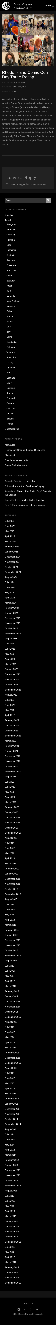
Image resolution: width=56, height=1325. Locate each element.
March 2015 (10, 1093)
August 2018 (11, 899)
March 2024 (10, 603)
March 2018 (10, 925)
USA (24, 87)
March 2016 (10, 1047)
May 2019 (9, 853)
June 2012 (10, 1247)
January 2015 (11, 1104)
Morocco (11, 306)
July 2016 (9, 1027)
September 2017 (13, 955)
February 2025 (12, 546)
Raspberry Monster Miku (16, 460)
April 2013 (10, 1211)
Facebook (25, 1310)
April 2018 (10, 920)
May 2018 (9, 915)
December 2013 (12, 1170)
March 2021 (10, 741)
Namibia (11, 240)
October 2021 (11, 731)
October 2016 (11, 1012)
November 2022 (12, 679)
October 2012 (11, 1237)
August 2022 (11, 695)
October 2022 (11, 684)
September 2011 (13, 1283)
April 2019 (10, 858)
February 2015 (12, 1099)
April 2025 (10, 536)
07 (19, 82)
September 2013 (13, 1185)
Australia (11, 255)
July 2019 (9, 843)
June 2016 (10, 1032)
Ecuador (11, 281)
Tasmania (11, 250)
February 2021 (12, 746)
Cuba (9, 311)
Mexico (10, 413)
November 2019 (12, 822)
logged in (23, 184)
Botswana (11, 265)
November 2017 (12, 945)
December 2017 (12, 940)
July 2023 (9, 644)
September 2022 (13, 690)
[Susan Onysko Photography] (21, 5)
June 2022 (10, 705)
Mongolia (11, 296)
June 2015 (10, 1078)
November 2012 (12, 1231)
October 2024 (11, 567)
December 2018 (12, 879)
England (11, 398)
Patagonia (11, 224)
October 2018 (11, 889)
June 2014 (10, 1139)
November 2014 (12, 1114)
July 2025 (9, 521)
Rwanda (11, 260)
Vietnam (11, 352)
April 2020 (10, 797)
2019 (23, 82)
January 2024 (11, 613)
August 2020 (11, 777)
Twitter (37, 1310)
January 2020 (11, 812)
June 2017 (10, 971)
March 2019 (10, 863)
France (10, 424)
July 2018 (9, 904)
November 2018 (12, 884)
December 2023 (12, 618)
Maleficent (10, 455)
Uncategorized (12, 429)
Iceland (10, 419)
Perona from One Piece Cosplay (28, 486)
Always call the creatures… (34, 505)
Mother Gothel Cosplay (33, 500)
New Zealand (13, 301)
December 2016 (12, 1001)
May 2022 (9, 710)
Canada (10, 403)
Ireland (10, 322)
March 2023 (10, 664)
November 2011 (12, 1277)
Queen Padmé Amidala (16, 465)
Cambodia (12, 342)
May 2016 (9, 1037)
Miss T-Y (31, 481)
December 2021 (12, 725)
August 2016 (11, 1022)
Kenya (10, 393)
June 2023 (10, 649)
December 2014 (12, 1109)
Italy (8, 332)
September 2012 (13, 1242)
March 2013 (10, 1216)
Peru (9, 373)
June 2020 (10, 787)
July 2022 (9, 700)
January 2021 (11, 751)
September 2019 (13, 833)
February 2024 (12, 608)
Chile (9, 275)
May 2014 (9, 1145)
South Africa (12, 270)
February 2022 (12, 720)
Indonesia (11, 229)
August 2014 (11, 1129)
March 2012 (10, 1262)
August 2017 (11, 960)
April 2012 (10, 1257)
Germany (11, 234)
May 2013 (9, 1206)
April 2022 (10, 715)
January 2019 (11, 874)
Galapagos (12, 347)
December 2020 (12, 756)
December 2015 (12, 1058)
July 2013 (9, 1196)
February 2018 (12, 930)
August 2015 (11, 1068)
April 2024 (10, 598)
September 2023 (13, 633)
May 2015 (9, 1083)
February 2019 (12, 869)
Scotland (11, 378)
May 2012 (9, 1252)
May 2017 (9, 976)
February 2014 (12, 1160)
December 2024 (12, 557)
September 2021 (13, 736)
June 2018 (10, 909)
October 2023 (11, 628)
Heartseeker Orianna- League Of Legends (25, 450)
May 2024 (9, 593)
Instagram (18, 1310)
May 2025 (9, 531)
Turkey (10, 362)
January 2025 (11, 552)
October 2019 (11, 828)
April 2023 (10, 659)
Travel (8, 220)
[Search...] (48, 200)
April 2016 (10, 1042)
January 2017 (11, 996)
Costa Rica (12, 408)
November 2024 (12, 562)
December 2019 (12, 817)
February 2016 (12, 1053)
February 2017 (12, 991)
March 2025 (10, 541)
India (9, 291)
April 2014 (10, 1150)
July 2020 (9, 782)
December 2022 (12, 674)
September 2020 (13, 771)
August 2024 (11, 577)
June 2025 (10, 526)
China (9, 337)
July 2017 (9, 966)
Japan (10, 286)
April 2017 (10, 981)
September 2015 (13, 1063)
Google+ (31, 1310)
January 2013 (11, 1221)
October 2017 (11, 950)
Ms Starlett (10, 445)
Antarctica (11, 357)
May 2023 (9, 654)
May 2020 (9, 792)
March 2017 (10, 986)
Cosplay (17, 87)
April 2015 (10, 1088)
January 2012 (11, 1272)
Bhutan (10, 316)
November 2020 (12, 761)
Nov (15, 82)
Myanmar (11, 367)
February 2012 (12, 1267)
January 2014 (11, 1165)
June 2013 (10, 1201)
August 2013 (11, 1191)
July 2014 (9, 1134)
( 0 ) (15, 91)
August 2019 (11, 838)
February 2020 (12, 807)
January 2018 (11, 935)
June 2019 (10, 848)
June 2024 (10, 587)
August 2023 (11, 638)
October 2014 (11, 1119)
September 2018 (13, 894)
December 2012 (12, 1226)
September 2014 (13, 1124)
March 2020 (10, 802)
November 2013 (12, 1175)
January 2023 (11, 669)
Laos (9, 245)
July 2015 (9, 1073)
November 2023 (12, 623)
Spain (9, 383)
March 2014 (10, 1155)
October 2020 (11, 766)
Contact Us (28, 1303)
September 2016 (13, 1017)
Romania (11, 388)
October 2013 (11, 1180)
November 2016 (12, 1007)
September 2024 (13, 572)
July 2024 (9, 582)
